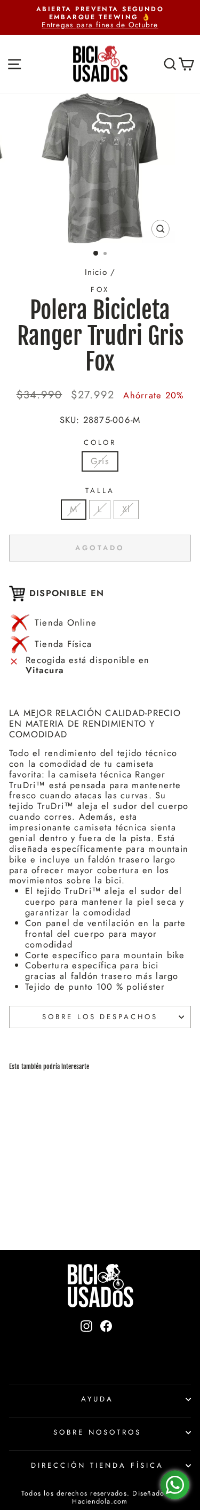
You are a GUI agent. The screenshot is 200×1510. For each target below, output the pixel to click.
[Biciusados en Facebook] (106, 1344)
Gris (100, 460)
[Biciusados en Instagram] (86, 1344)
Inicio (96, 272)
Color (100, 442)
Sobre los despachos (100, 1017)
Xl (126, 509)
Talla (100, 491)
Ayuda (97, 1399)
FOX (100, 289)
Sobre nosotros (97, 1432)
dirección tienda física (97, 1465)
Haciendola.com (99, 1501)
